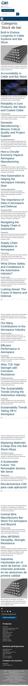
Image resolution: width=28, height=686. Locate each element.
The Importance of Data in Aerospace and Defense (12, 203)
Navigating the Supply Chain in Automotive (11, 225)
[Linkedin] (7, 611)
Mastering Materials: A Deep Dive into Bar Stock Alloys (14, 446)
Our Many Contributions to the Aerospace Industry (13, 326)
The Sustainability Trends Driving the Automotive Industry (14, 392)
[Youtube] (10, 611)
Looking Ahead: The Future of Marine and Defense (14, 292)
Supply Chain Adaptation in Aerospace (9, 246)
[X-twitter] (4, 611)
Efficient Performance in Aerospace (10, 349)
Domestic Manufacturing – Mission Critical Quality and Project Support (13, 129)
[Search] (17, 14)
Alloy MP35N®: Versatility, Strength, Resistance (13, 540)
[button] (2, 19)
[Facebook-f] (2, 611)
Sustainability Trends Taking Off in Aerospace (14, 411)
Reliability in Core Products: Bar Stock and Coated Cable (13, 107)
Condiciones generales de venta (8, 614)
